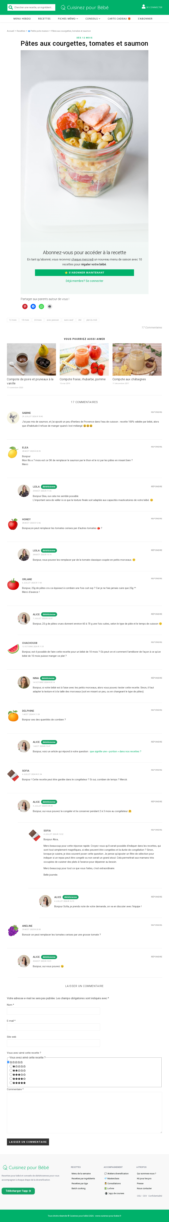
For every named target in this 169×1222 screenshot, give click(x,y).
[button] (18, 1191)
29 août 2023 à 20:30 (31, 929)
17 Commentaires (152, 327)
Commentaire (15, 1089)
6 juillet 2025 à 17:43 (32, 583)
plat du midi (91, 320)
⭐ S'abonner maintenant (84, 272)
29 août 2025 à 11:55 (42, 491)
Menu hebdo (22, 18)
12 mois (13, 320)
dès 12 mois (85, 38)
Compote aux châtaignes (129, 379)
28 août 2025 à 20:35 (31, 451)
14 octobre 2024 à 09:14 (44, 682)
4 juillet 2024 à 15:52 (53, 834)
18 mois (25, 320)
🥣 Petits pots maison (38, 31)
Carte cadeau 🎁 (119, 18)
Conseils (91, 18)
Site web (11, 1036)
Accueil (10, 31)
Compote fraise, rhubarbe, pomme (83, 379)
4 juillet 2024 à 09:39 (42, 806)
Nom (10, 1004)
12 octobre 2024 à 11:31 (33, 646)
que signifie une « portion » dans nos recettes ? (115, 751)
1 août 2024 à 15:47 (41, 746)
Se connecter (154, 7)
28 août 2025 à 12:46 (31, 523)
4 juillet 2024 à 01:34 (32, 774)
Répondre (156, 412)
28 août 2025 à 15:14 (42, 555)
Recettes (44, 18)
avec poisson (53, 320)
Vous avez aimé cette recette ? (24, 1052)
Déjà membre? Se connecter (84, 281)
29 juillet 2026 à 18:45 (32, 416)
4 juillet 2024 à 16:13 (64, 901)
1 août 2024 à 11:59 (31, 714)
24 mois (38, 320)
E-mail (11, 1020)
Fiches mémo (67, 18)
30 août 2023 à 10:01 (42, 961)
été (79, 320)
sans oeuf (68, 320)
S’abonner (145, 18)
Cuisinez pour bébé (85, 7)
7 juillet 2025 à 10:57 (42, 618)
